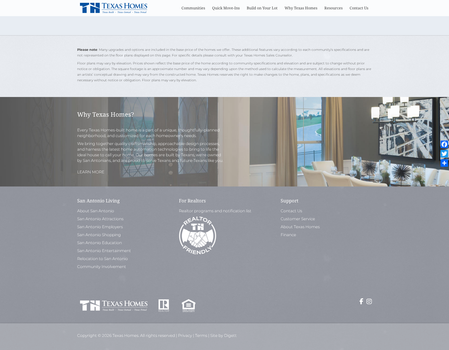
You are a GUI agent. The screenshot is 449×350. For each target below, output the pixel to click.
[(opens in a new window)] (361, 302)
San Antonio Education (99, 242)
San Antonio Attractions (100, 218)
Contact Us (359, 8)
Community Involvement (101, 266)
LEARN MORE (90, 172)
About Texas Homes (300, 226)
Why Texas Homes (301, 8)
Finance (288, 234)
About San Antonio (95, 211)
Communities (193, 8)
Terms (201, 335)
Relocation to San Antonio (102, 258)
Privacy (185, 335)
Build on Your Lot (262, 8)
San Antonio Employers (100, 226)
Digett (230, 335)
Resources (333, 8)
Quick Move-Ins (226, 8)
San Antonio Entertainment (104, 250)
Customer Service (298, 218)
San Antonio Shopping (99, 234)
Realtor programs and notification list (215, 211)
